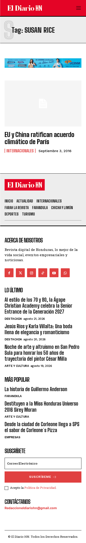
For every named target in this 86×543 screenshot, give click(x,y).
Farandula (13, 396)
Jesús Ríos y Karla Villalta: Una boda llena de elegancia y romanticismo (38, 329)
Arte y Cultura (17, 366)
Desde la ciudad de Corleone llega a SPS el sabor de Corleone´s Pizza (42, 427)
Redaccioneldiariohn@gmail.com (31, 508)
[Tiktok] (42, 272)
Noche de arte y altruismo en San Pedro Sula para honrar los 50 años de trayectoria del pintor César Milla (42, 353)
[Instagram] (31, 272)
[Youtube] (54, 272)
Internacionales (20, 151)
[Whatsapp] (65, 272)
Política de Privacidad (40, 488)
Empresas (12, 437)
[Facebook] (9, 272)
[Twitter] (20, 272)
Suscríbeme (40, 476)
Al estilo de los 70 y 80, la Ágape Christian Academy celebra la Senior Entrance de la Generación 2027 (38, 306)
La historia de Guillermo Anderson (36, 389)
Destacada (13, 318)
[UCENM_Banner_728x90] (43, 71)
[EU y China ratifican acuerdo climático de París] (43, 103)
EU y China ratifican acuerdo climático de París (39, 138)
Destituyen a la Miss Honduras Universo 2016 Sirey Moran (41, 407)
